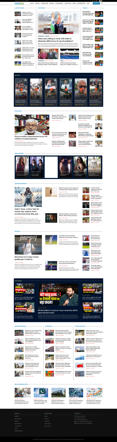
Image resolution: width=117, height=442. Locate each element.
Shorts (17, 75)
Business (52, 3)
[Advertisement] (64, 128)
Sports (74, 3)
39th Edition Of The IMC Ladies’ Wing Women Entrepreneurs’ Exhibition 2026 (22, 174)
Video (88, 3)
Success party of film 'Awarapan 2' (64, 174)
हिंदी (28, 0)
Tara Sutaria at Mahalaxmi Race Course (94, 174)
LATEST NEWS (19, 8)
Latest (32, 3)
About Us (46, 418)
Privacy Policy (47, 426)
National (37, 3)
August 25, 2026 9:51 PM (20, 0)
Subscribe (96, 3)
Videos (85, 8)
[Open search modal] (101, 3)
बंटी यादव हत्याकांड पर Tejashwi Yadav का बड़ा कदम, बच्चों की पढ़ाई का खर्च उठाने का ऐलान (57, 311)
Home (45, 416)
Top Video (18, 281)
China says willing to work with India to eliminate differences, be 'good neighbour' (55, 40)
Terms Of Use (47, 423)
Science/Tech (68, 3)
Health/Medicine (81, 3)
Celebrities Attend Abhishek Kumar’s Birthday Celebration (35, 174)
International (44, 3)
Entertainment (59, 3)
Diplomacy (47, 36)
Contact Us (46, 421)
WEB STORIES (19, 153)
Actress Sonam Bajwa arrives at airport (79, 174)
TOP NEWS (41, 8)
